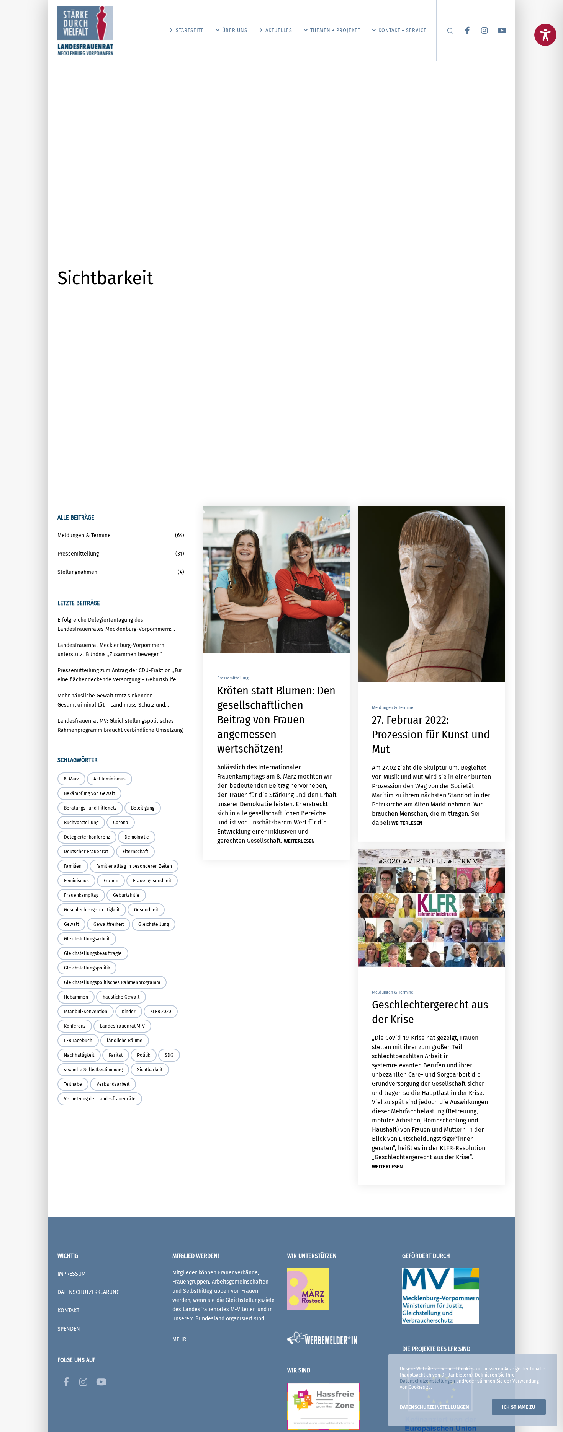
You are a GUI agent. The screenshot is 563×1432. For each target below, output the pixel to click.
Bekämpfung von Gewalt (89, 793)
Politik (143, 1055)
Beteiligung (142, 808)
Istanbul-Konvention (85, 1011)
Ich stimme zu (518, 1407)
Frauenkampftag (81, 895)
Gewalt (71, 924)
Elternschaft (135, 851)
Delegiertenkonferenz (87, 837)
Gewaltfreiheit (108, 924)
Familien (73, 866)
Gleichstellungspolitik (87, 968)
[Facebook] (462, 30)
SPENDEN (68, 1329)
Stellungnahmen (77, 572)
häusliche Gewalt (121, 997)
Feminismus (76, 880)
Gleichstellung (153, 924)
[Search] (445, 30)
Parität (116, 1055)
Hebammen (76, 997)
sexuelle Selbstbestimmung (93, 1069)
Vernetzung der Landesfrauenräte (100, 1098)
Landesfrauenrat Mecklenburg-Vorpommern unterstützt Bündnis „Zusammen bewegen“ (110, 650)
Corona (120, 822)
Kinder (129, 1011)
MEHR (179, 1339)
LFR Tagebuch (78, 1040)
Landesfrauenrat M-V (122, 1026)
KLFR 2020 (160, 1011)
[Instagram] (479, 30)
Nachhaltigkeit (79, 1055)
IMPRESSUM (71, 1274)
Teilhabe (73, 1084)
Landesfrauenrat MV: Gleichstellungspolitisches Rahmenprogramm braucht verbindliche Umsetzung (120, 725)
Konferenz (74, 1026)
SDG (169, 1055)
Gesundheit (146, 909)
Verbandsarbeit (113, 1084)
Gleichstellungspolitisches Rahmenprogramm (112, 982)
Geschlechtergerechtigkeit (91, 909)
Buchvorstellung (81, 822)
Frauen (110, 880)
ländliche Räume (124, 1040)
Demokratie (136, 837)
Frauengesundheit (152, 880)
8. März (71, 779)
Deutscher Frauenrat (86, 851)
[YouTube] (497, 30)
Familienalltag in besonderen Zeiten (134, 866)
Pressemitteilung (233, 678)
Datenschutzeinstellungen (427, 1381)
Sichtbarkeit (149, 1069)
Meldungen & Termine (392, 707)
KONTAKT (68, 1310)
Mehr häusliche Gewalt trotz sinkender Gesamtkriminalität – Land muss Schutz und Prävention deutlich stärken (111, 701)
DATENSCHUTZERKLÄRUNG (88, 1292)
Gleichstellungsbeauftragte (93, 953)
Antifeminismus (109, 779)
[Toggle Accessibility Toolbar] (545, 35)
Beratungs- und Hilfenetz (90, 808)
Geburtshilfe (126, 895)
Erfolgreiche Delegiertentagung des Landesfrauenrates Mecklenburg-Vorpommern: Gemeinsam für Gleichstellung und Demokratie (114, 625)
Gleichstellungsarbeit (87, 939)
